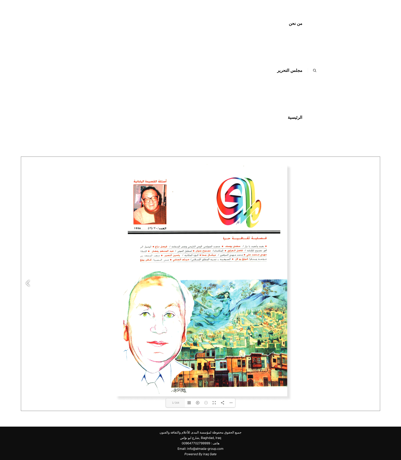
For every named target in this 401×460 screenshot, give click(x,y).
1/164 (175, 402)
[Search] (315, 70)
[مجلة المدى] (173, 70)
